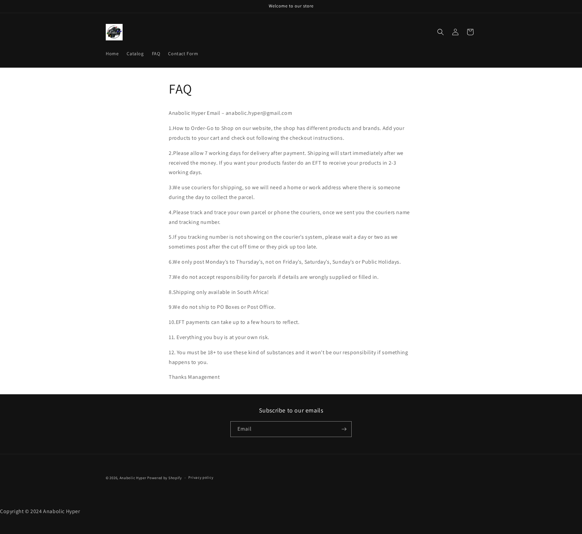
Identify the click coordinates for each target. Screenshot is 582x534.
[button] (440, 32)
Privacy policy (200, 477)
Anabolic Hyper (133, 477)
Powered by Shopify (164, 477)
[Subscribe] (343, 429)
